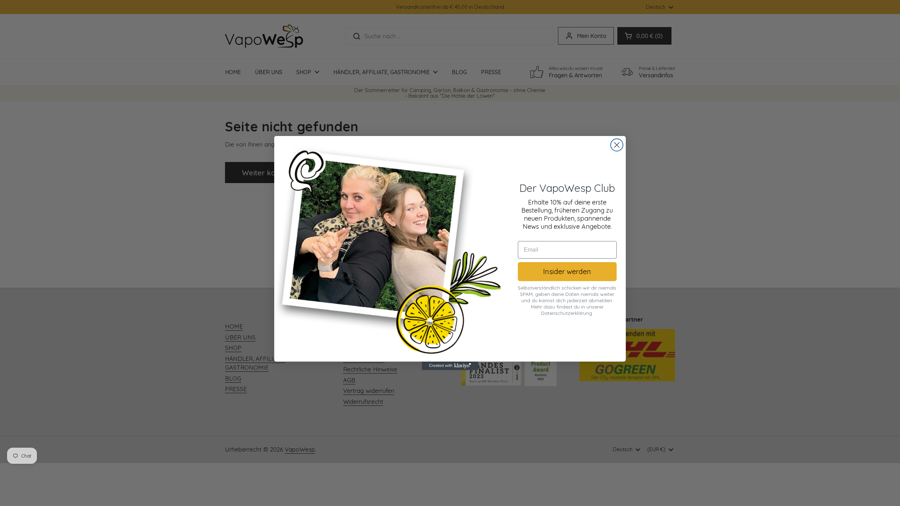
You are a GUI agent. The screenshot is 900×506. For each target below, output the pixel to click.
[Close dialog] (617, 145)
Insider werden (567, 271)
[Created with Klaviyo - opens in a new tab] (450, 366)
